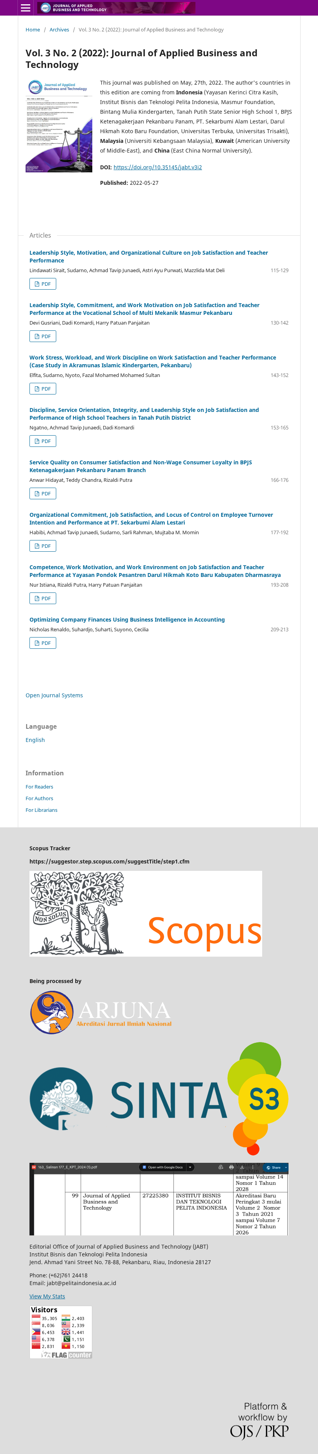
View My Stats (47, 1296)
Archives (59, 29)
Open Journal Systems (54, 695)
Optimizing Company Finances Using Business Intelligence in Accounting (127, 619)
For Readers (39, 786)
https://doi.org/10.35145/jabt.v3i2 (158, 167)
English (35, 740)
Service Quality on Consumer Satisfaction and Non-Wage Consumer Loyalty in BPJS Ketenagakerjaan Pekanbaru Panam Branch (140, 466)
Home (33, 29)
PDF (45, 283)
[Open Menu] (25, 8)
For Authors (39, 798)
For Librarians (41, 809)
